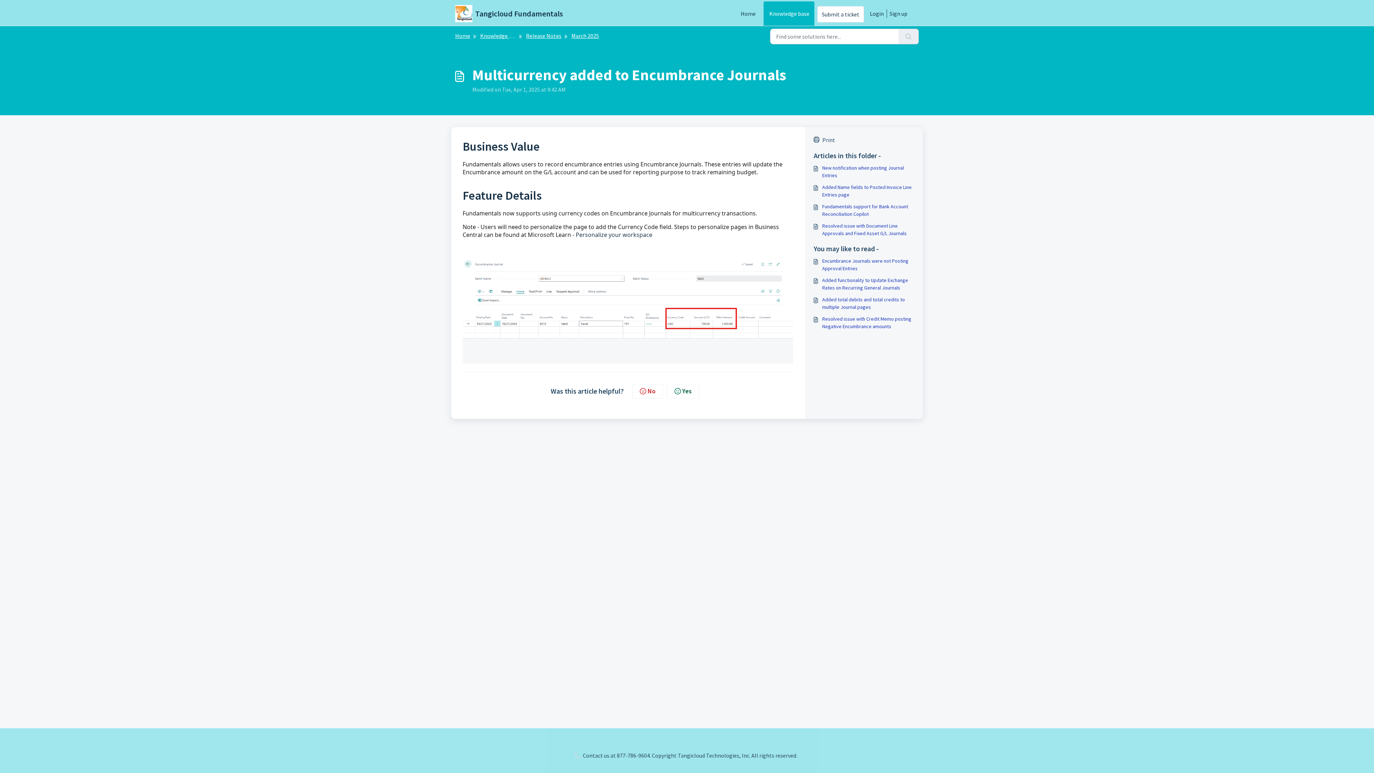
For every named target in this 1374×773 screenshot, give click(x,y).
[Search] (908, 36)
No (652, 391)
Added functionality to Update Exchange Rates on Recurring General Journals (865, 284)
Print (828, 140)
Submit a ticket (840, 14)
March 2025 (585, 35)
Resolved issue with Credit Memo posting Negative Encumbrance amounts (866, 323)
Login (877, 13)
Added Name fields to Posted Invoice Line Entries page (867, 191)
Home (748, 13)
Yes (687, 391)
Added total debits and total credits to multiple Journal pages (863, 303)
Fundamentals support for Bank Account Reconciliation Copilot (865, 210)
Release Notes (543, 35)
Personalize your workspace (614, 235)
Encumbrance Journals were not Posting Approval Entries (865, 265)
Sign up (898, 13)
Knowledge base (789, 13)
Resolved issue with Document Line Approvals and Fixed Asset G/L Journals (864, 230)
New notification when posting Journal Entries (863, 172)
